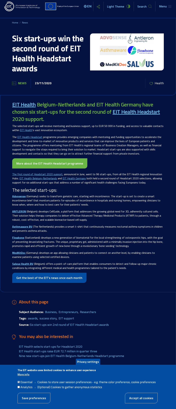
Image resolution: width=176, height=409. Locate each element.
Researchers (88, 312)
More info (23, 374)
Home (15, 22)
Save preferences (34, 398)
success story (48, 318)
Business (51, 312)
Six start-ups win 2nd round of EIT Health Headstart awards (69, 324)
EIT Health (24, 104)
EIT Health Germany (74, 178)
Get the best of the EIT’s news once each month (49, 277)
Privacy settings (88, 361)
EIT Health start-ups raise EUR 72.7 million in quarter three (58, 351)
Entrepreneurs (68, 312)
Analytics (26, 387)
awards (32, 318)
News (25, 22)
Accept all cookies (141, 398)
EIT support (66, 318)
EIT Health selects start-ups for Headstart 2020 (50, 346)
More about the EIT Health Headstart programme (49, 163)
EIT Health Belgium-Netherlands (38, 178)
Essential (26, 382)
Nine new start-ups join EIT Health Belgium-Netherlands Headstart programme (71, 356)
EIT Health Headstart (136, 112)
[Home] (22, 6)
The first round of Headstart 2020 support (37, 174)
